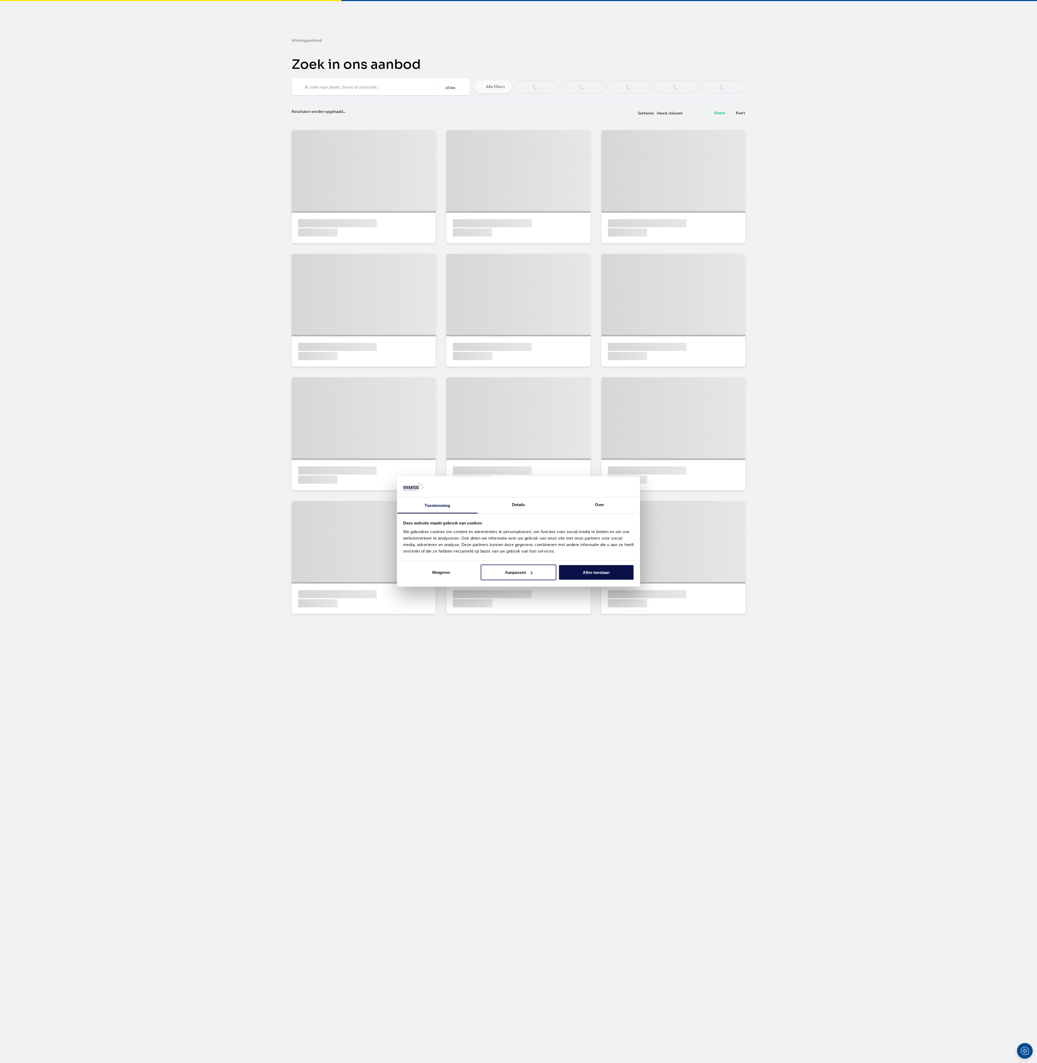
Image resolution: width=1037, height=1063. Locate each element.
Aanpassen (515, 572)
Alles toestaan (596, 572)
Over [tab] (599, 504)
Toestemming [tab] (437, 505)
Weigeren (441, 572)
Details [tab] (518, 504)
